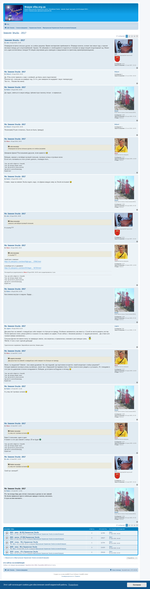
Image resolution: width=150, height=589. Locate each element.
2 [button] (129, 36)
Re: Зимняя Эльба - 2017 (15, 72)
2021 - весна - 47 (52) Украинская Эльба (24, 537)
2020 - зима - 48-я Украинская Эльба (23, 547)
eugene (117, 326)
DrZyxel (117, 71)
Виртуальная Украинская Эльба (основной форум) (48, 534)
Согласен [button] (137, 585)
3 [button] (131, 36)
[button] (137, 36)
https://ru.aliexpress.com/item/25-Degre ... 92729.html (22, 268)
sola (116, 54)
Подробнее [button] (73, 585)
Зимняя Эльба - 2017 (14, 33)
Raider (116, 111)
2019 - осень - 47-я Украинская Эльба (24, 552)
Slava (116, 153)
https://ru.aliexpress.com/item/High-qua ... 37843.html (22, 261)
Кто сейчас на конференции (13, 563)
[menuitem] (6, 24)
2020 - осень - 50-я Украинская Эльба (24, 542)
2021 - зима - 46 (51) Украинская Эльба (24, 532)
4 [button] (134, 36)
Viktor (11, 534)
